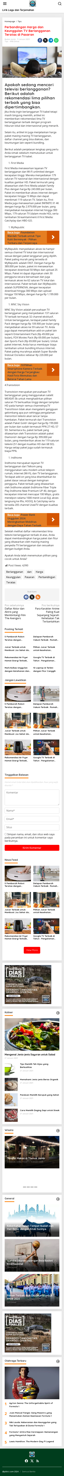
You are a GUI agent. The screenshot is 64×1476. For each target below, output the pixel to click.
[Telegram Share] (50, 40)
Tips (6, 41)
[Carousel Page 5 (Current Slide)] (39, 1187)
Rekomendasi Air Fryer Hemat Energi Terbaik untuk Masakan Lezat (16, 659)
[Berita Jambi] (32, 3)
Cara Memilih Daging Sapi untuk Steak (39, 1110)
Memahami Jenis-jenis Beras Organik (39, 1079)
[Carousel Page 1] (24, 1187)
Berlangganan (14, 572)
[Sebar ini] (40, 40)
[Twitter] (32, 597)
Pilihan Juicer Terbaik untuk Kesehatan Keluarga (44, 649)
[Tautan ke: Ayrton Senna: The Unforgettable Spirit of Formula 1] (32, 1383)
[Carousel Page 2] (28, 1187)
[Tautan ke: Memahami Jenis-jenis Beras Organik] (11, 1084)
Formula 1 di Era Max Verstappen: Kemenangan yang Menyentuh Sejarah (33, 1433)
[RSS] (37, 597)
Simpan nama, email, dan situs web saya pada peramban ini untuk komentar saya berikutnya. (30, 838)
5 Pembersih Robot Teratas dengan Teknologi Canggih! (14, 638)
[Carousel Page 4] (35, 1187)
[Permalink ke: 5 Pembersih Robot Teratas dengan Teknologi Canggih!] (18, 693)
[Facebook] (26, 597)
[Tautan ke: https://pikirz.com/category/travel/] (58, 1131)
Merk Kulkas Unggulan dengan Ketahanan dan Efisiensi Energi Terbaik (17, 670)
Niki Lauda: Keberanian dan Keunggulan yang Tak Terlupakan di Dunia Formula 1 (32, 1424)
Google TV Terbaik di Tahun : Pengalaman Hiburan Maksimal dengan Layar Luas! (44, 659)
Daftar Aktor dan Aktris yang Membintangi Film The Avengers (15, 612)
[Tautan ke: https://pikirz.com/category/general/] (58, 1199)
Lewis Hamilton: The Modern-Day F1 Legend (31, 1441)
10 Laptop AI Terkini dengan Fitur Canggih (44, 669)
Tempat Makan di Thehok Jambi (26, 1158)
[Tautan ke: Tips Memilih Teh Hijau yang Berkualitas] (11, 1068)
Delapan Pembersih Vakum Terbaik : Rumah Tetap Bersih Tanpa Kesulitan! (45, 638)
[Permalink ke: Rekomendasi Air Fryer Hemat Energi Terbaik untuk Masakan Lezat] (18, 747)
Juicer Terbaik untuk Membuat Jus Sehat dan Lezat (17, 649)
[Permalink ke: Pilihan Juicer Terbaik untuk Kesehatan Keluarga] (46, 720)
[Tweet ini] (45, 40)
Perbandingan (47, 577)
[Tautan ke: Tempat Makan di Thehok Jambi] (32, 1152)
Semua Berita (28, 1471)
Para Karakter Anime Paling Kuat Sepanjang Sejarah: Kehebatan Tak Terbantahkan (47, 613)
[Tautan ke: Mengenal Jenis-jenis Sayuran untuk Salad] (32, 1034)
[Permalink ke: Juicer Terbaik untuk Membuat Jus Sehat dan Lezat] (18, 720)
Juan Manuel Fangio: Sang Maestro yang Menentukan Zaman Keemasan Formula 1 (30, 1414)
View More (32, 950)
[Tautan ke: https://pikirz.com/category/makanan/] (58, 1013)
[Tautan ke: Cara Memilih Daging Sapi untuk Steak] (11, 1115)
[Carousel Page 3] (32, 1187)
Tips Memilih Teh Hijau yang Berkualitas (34, 1066)
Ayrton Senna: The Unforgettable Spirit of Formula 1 (31, 1405)
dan (29, 572)
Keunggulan (13, 577)
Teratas (10, 582)
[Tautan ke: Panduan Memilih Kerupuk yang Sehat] (11, 1099)
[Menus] (4, 3)
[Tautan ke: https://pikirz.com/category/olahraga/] (58, 1361)
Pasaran (29, 577)
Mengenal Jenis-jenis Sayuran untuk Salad (30, 1054)
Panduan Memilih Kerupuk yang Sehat (39, 1095)
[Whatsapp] (56, 40)
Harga (39, 572)
